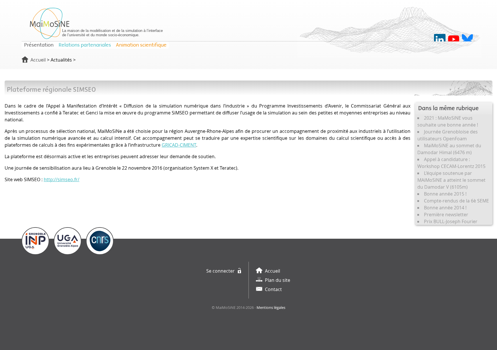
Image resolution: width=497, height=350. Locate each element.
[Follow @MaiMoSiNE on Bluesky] (467, 39)
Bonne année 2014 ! (445, 207)
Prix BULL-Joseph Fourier (450, 221)
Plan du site (277, 280)
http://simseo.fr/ (61, 179)
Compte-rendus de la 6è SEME (456, 201)
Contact (273, 289)
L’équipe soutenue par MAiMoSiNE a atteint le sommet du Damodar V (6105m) (451, 180)
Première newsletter (446, 214)
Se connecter (220, 271)
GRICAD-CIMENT (179, 145)
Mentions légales (271, 307)
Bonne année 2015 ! (445, 194)
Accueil (38, 60)
